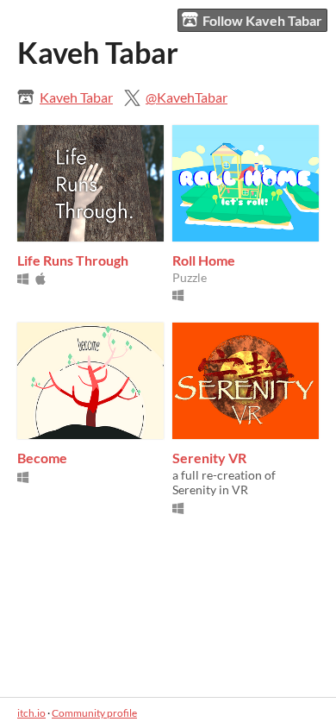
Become (42, 457)
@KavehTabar (186, 97)
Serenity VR (209, 457)
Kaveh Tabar (76, 97)
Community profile (94, 712)
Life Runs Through (72, 260)
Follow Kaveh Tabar (262, 20)
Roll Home (203, 260)
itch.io (31, 712)
